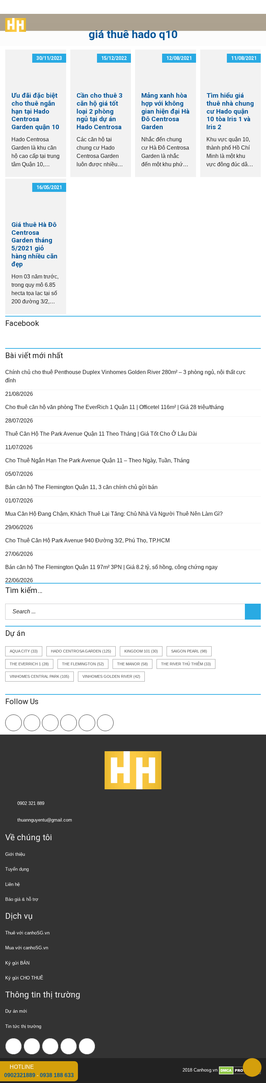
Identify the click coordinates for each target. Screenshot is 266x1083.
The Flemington (83, 664)
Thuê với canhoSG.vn (27, 932)
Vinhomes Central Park (39, 676)
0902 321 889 (30, 803)
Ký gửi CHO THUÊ (24, 977)
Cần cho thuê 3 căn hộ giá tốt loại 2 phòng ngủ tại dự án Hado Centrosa (100, 111)
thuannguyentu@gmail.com (44, 820)
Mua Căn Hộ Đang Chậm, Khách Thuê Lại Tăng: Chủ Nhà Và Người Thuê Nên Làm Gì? (114, 514)
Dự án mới (16, 1011)
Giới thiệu (15, 854)
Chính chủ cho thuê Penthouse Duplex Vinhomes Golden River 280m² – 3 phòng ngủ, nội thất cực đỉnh (125, 376)
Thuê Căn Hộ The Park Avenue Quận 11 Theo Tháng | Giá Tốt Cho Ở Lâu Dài (101, 434)
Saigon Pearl (189, 651)
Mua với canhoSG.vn (26, 947)
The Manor (132, 664)
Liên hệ (12, 884)
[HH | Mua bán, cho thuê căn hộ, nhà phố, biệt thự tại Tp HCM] (13, 22)
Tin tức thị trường (23, 1026)
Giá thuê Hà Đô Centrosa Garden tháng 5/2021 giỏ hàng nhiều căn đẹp (34, 244)
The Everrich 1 (29, 664)
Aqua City (24, 651)
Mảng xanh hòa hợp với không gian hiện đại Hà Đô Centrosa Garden (165, 111)
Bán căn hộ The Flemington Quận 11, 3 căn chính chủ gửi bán (81, 487)
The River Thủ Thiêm (186, 664)
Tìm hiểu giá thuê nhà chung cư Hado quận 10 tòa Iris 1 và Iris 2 (230, 111)
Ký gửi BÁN (17, 963)
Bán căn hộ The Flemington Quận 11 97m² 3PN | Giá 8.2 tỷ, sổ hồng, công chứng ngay (111, 567)
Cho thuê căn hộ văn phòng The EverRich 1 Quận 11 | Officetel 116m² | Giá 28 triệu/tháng (114, 407)
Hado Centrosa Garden (81, 651)
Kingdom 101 (141, 651)
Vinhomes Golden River (111, 676)
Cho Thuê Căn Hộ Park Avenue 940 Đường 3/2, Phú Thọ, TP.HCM (87, 540)
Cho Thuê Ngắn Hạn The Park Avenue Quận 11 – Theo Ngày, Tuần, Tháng (97, 460)
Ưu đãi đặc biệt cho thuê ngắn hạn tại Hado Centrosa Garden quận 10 (35, 111)
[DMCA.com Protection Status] (240, 1070)
